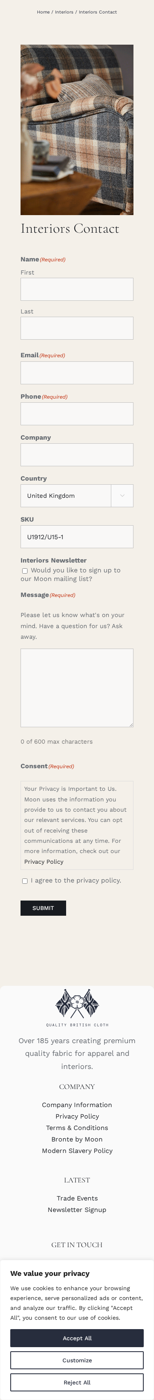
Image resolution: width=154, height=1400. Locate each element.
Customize (77, 1360)
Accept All (77, 1338)
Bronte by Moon (77, 1139)
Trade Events (77, 1198)
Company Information (77, 1105)
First (27, 272)
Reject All (77, 1382)
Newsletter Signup (77, 1210)
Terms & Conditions (77, 1128)
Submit (43, 908)
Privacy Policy (43, 861)
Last (27, 311)
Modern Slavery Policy (77, 1151)
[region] (77, 1330)
